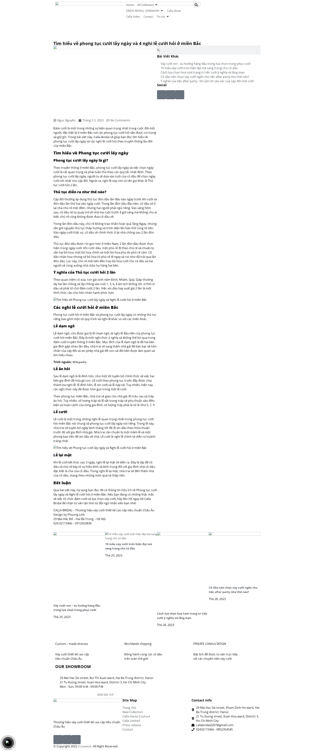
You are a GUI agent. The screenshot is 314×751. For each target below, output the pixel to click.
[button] (148, 5)
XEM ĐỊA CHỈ (105, 694)
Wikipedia (79, 362)
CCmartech (85, 746)
